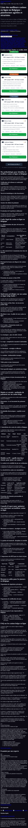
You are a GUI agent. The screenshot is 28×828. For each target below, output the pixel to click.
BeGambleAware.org (22, 167)
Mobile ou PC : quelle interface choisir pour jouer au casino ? (12, 43)
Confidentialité (4, 816)
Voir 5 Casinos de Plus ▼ (14, 164)
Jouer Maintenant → (14, 68)
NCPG (25, 810)
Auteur (2, 2)
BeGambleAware (17, 810)
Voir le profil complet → (6, 748)
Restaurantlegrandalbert (6, 1)
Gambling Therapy (8, 810)
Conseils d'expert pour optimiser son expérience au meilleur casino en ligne (13, 45)
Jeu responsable (11, 816)
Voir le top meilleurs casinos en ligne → (10, 29)
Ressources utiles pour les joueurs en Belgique (11, 47)
